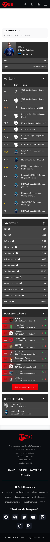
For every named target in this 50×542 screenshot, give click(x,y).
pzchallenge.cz (38, 497)
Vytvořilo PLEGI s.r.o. (37, 538)
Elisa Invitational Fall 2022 (32, 108)
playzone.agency (21, 497)
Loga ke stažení (25, 460)
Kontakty (25, 475)
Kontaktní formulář (25, 463)
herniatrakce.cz (22, 492)
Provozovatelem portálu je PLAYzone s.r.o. (25, 446)
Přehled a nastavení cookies (25, 449)
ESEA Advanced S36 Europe (33, 211)
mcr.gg (8, 497)
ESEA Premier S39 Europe (32, 145)
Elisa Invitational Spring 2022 (33, 123)
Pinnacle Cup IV (28, 129)
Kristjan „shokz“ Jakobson (17, 35)
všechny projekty (43, 502)
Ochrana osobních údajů (25, 453)
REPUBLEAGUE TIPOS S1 (32, 160)
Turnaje (23, 470)
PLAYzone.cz (21, 538)
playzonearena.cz (40, 492)
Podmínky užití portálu (25, 456)
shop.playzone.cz (12, 502)
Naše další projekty (25, 487)
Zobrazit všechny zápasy (25, 387)
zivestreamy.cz (30, 502)
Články (11, 470)
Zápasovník (10, 31)
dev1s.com (7, 492)
